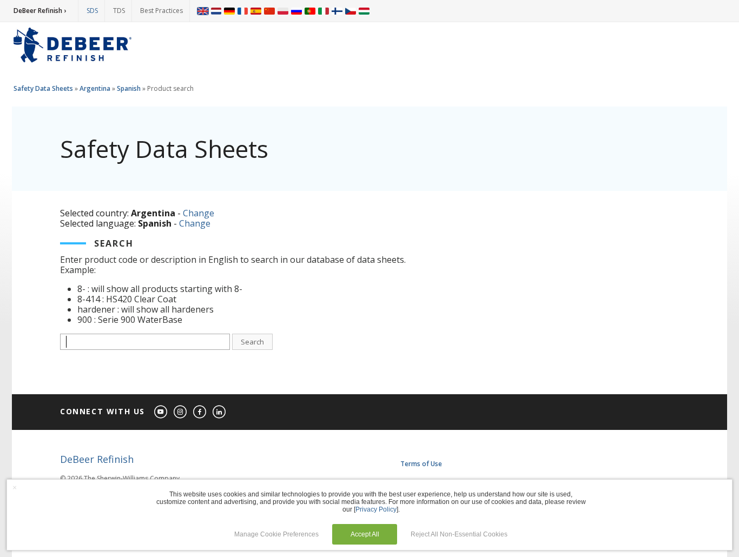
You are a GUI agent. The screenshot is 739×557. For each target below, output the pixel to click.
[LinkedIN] (220, 412)
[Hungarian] (364, 11)
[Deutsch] (229, 11)
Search (252, 342)
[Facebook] (200, 412)
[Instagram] (181, 412)
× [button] (14, 487)
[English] (203, 11)
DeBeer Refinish (97, 459)
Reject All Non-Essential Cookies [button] (459, 534)
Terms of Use (421, 463)
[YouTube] (161, 412)
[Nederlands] (216, 11)
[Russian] (296, 11)
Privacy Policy (376, 509)
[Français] (243, 11)
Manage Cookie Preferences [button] (276, 534)
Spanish (129, 88)
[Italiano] (323, 11)
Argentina (95, 88)
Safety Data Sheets (43, 88)
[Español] (256, 11)
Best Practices (161, 10)
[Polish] (283, 11)
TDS (119, 10)
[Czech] (351, 11)
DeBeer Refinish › (40, 10)
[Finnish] (337, 11)
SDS (92, 10)
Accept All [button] (365, 534)
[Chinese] (269, 11)
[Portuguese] (310, 11)
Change (198, 213)
